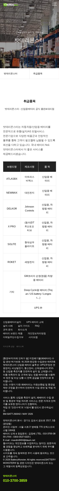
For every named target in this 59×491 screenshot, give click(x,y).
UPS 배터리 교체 (35, 322)
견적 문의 (8, 329)
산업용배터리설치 (12, 322)
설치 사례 (8, 326)
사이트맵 (33, 337)
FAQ (37, 326)
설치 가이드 (24, 326)
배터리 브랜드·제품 (13, 333)
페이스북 (20, 346)
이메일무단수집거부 (13, 337)
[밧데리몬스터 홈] (18, 4)
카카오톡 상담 (8, 346)
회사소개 (22, 329)
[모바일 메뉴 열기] (54, 5)
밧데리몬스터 (10, 73)
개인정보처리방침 (37, 333)
